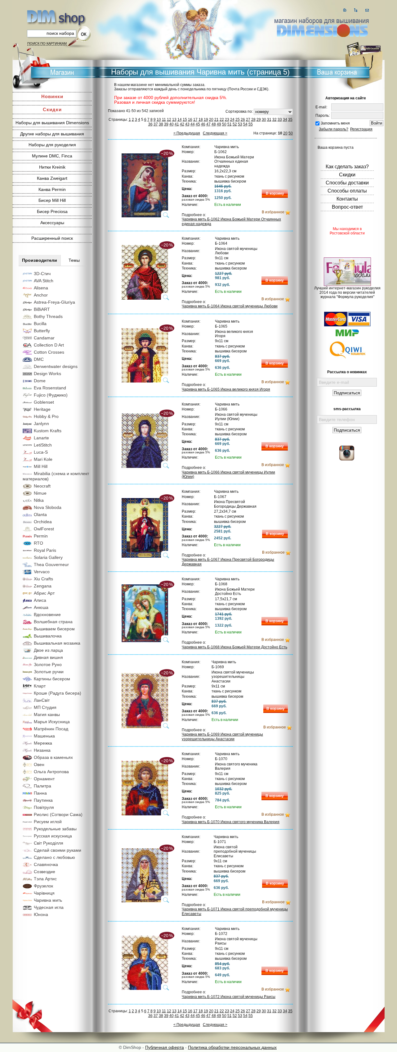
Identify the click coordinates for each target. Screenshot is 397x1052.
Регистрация (361, 129)
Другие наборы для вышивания (52, 133)
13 (174, 119)
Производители (39, 260)
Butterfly (42, 330)
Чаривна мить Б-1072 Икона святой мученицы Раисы (228, 997)
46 (203, 124)
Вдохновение (47, 614)
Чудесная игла (49, 907)
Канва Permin (52, 189)
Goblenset (44, 402)
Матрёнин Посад (51, 728)
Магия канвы (47, 714)
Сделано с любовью (54, 857)
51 (229, 124)
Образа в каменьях (53, 757)
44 (192, 124)
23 (227, 119)
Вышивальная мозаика (57, 643)
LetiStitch (43, 444)
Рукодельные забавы (55, 828)
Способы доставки (347, 182)
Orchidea (43, 521)
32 (274, 119)
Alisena (41, 287)
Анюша (41, 607)
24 (232, 119)
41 (177, 124)
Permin (41, 535)
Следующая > (215, 133)
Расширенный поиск (52, 238)
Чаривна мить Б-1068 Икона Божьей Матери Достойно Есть (234, 647)
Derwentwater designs (56, 366)
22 (222, 119)
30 (264, 119)
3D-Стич (42, 273)
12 (169, 119)
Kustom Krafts (47, 430)
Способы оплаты (347, 190)
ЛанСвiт (42, 700)
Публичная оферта (164, 1047)
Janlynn (41, 423)
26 (243, 119)
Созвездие (44, 871)
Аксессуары (52, 222)
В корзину (275, 193)
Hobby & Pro (46, 416)
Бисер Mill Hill (52, 200)
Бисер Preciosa (52, 211)
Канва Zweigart (52, 178)
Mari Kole (43, 459)
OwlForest (44, 528)
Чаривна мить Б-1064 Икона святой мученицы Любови (230, 306)
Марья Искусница (52, 721)
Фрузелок (43, 885)
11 (164, 119)
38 (161, 124)
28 (253, 119)
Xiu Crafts (43, 578)
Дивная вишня (48, 657)
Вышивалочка (48, 635)
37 (156, 124)
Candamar (44, 337)
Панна (40, 793)
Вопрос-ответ (347, 207)
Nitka (39, 500)
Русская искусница (53, 835)
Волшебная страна (53, 621)
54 (245, 124)
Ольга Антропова (51, 771)
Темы (74, 260)
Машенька (44, 735)
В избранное (273, 212)
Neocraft (42, 485)
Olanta (40, 514)
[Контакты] (367, 10)
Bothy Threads (48, 316)
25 (237, 119)
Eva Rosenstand (50, 387)
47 (208, 124)
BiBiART (42, 309)
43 (187, 124)
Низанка (42, 750)
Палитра (42, 785)
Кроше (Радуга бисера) (57, 693)
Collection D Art (49, 344)
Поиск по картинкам (47, 43)
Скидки (52, 109)
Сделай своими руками (57, 850)
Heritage (42, 409)
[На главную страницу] (344, 10)
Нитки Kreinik (52, 167)
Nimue (40, 493)
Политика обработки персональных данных (232, 1047)
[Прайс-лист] (356, 10)
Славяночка (46, 864)
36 (150, 124)
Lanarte (41, 437)
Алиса (40, 600)
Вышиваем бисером (54, 628)
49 (219, 124)
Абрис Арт (44, 593)
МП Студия (45, 707)
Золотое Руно (48, 664)
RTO (38, 543)
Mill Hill (40, 466)
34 (285, 119)
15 (185, 119)
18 (200, 119)
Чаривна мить (48, 900)
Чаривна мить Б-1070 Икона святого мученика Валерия (230, 822)
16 (190, 119)
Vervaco (42, 571)
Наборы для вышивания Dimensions (52, 122)
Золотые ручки (49, 671)
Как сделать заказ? (347, 166)
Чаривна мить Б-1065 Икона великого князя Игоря (226, 389)
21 (216, 119)
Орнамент (44, 778)
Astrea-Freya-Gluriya (54, 302)
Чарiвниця (44, 893)
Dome (40, 380)
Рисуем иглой (48, 821)
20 (211, 119)
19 (206, 119)
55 (250, 124)
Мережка (43, 743)
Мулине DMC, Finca (52, 155)
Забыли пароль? (333, 129)
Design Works (47, 373)
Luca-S (41, 452)
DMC (39, 359)
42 (182, 124)
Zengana (42, 585)
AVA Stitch (43, 280)
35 (290, 119)
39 (166, 124)
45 (198, 124)
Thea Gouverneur (51, 564)
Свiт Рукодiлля (48, 843)
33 (280, 119)
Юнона (41, 914)
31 (269, 119)
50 (224, 124)
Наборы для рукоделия (52, 144)
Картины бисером (52, 678)
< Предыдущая (186, 133)
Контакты (347, 199)
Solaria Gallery (48, 557)
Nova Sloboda (47, 507)
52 (235, 124)
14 (179, 119)
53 (240, 124)
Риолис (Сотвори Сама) (58, 814)
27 (248, 119)
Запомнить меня (335, 123)
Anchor (41, 294)
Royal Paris (45, 550)
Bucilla (40, 323)
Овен (39, 764)
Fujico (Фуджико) (51, 394)
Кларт (40, 685)
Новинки (52, 96)
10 (159, 119)
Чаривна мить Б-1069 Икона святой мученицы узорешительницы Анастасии (222, 736)
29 (258, 119)
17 (195, 119)
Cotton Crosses (49, 352)
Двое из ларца (48, 650)
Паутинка (43, 800)
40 (171, 124)
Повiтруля (44, 807)
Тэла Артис (45, 878)
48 (214, 124)
